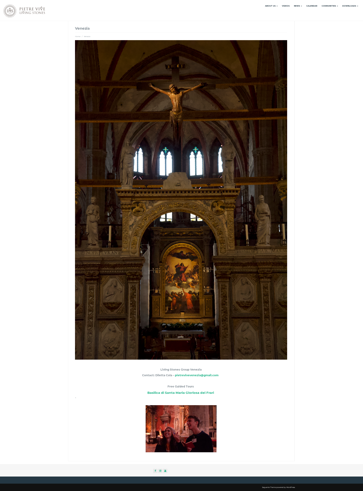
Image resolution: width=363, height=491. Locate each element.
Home (77, 36)
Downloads (349, 6)
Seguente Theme (269, 487)
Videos (286, 6)
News (297, 6)
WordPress (290, 487)
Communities (329, 6)
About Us (270, 6)
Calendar (311, 6)
